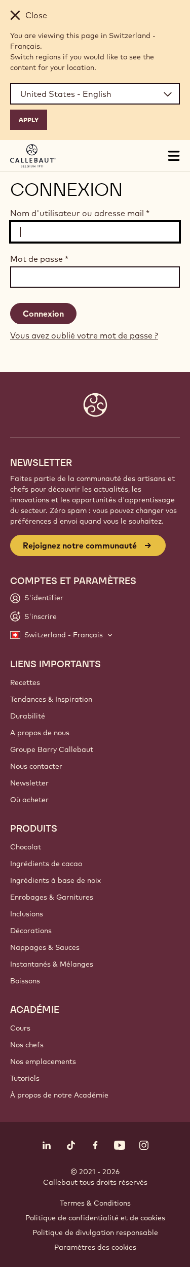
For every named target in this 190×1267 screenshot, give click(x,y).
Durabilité (27, 716)
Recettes (25, 682)
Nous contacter (36, 766)
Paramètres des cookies (95, 1247)
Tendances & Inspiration (51, 699)
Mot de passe (39, 259)
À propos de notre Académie (59, 1095)
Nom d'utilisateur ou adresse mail (79, 213)
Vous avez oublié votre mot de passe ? (84, 335)
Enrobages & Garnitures (51, 897)
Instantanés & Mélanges (51, 964)
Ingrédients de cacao (46, 863)
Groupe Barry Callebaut (51, 749)
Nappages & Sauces (45, 947)
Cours (20, 1028)
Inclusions (26, 913)
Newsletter (29, 782)
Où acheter (29, 799)
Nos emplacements (43, 1061)
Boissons (25, 980)
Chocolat (25, 846)
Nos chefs (27, 1044)
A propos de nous (39, 732)
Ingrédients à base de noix (55, 880)
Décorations (31, 930)
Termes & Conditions (95, 1203)
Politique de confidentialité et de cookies (95, 1217)
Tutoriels (25, 1078)
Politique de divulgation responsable (95, 1232)
